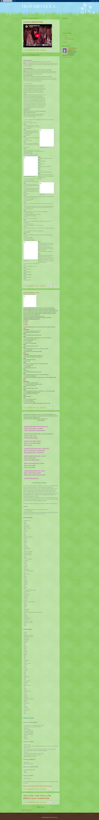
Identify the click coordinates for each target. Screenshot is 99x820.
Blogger (55, 817)
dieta (25, 312)
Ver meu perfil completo (66, 57)
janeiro (66, 37)
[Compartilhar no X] (50, 50)
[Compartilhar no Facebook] (52, 50)
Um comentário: (43, 286)
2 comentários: (43, 50)
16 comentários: (43, 802)
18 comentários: (43, 789)
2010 (65, 42)
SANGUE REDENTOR (33, 22)
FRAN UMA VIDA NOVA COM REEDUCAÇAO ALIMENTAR (37, 797)
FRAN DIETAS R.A (73, 48)
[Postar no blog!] (49, 50)
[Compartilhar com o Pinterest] (53, 50)
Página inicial (40, 807)
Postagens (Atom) (28, 810)
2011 (65, 35)
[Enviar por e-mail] (48, 50)
